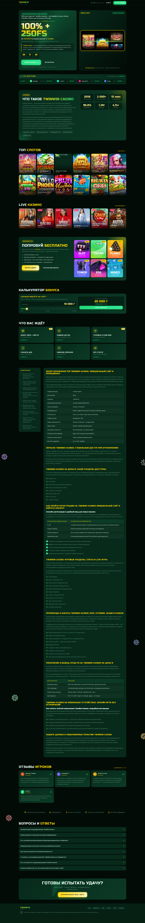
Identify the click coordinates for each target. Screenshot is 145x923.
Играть (26, 917)
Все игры (121, 151)
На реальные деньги (51, 268)
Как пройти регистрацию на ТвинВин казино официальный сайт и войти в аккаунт (30, 395)
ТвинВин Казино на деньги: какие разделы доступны (30, 388)
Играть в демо (30, 268)
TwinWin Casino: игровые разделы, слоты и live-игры (30, 401)
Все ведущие (120, 206)
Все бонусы (49, 62)
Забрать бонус (30, 62)
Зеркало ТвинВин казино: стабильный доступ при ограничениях (29, 383)
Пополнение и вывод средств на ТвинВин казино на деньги (30, 413)
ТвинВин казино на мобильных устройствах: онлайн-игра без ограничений (29, 420)
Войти (108, 3)
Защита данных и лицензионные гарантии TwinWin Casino (29, 427)
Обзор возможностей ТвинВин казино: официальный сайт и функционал (28, 376)
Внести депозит (101, 307)
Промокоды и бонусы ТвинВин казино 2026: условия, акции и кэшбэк (29, 406)
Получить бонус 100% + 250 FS (72, 895)
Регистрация (120, 3)
